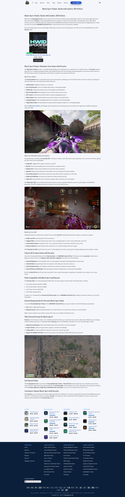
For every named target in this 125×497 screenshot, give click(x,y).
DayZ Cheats (47, 461)
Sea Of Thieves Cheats (89, 453)
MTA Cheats (67, 461)
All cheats (46, 474)
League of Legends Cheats (90, 463)
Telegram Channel (29, 461)
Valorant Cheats (68, 466)
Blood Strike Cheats (88, 450)
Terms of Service (75, 493)
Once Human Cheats (88, 447)
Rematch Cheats (68, 469)
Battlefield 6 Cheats (88, 472)
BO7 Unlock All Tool (49, 472)
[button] (76, 2)
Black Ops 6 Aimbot (34, 106)
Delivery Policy (58, 493)
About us (42, 2)
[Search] (32, 3)
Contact (51, 493)
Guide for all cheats (30, 453)
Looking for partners (88, 493)
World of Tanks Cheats (70, 453)
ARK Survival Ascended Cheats (52, 453)
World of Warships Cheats (71, 450)
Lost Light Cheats (48, 469)
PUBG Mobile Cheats (69, 463)
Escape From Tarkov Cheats (51, 466)
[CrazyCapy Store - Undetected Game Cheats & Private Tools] (27, 2)
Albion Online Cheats (49, 447)
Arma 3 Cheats (48, 458)
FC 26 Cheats (86, 455)
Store (36, 2)
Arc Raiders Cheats (88, 458)
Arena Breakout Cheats (50, 450)
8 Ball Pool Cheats (88, 461)
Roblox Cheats (67, 472)
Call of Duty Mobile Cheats (90, 469)
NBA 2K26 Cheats (48, 455)
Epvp (81, 493)
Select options (38, 60)
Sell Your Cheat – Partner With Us (39, 493)
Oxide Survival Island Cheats (71, 458)
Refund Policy (66, 493)
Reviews (59, 2)
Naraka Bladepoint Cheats (71, 447)
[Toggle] (41, 450)
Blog (54, 2)
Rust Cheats (67, 455)
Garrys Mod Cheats (88, 466)
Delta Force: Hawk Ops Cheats (52, 463)
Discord (66, 2)
